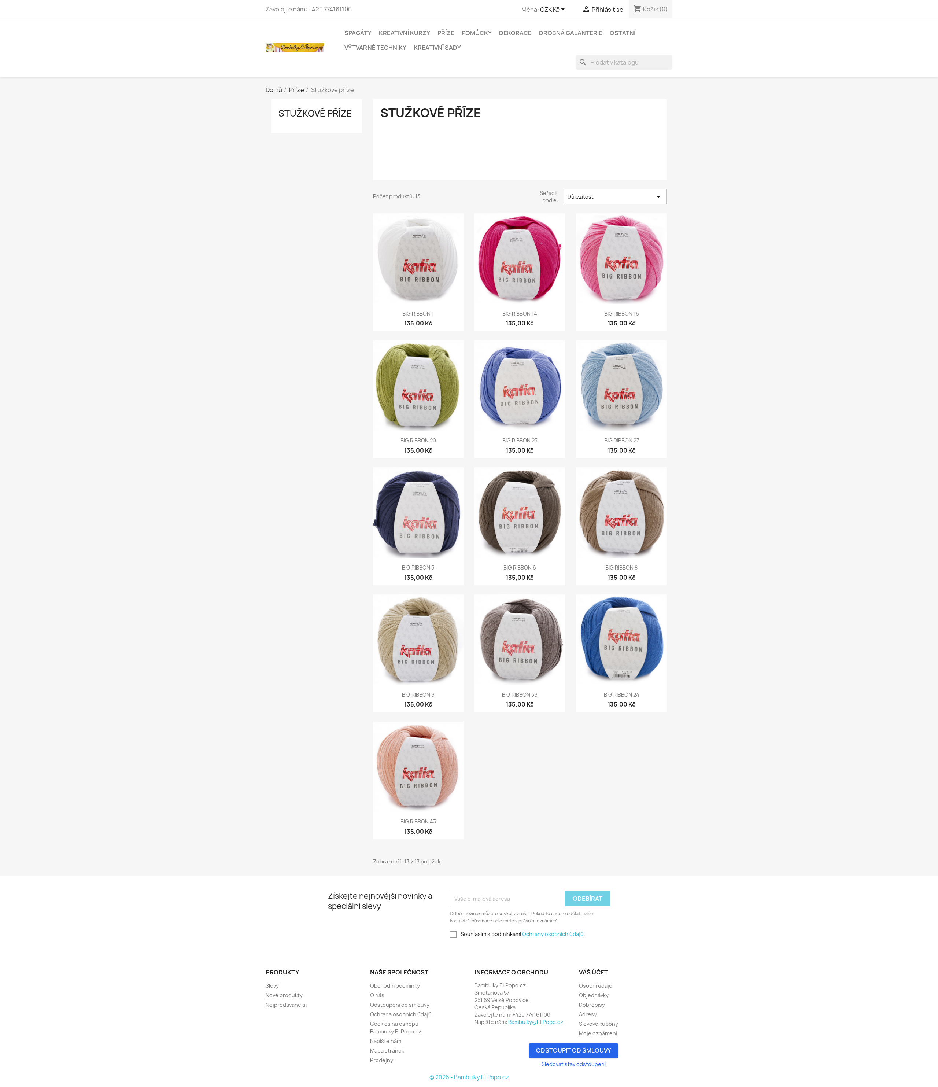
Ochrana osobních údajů (401, 1014)
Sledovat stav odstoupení (574, 1064)
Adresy (588, 1014)
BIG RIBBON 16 (621, 313)
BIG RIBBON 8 (621, 567)
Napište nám (385, 1041)
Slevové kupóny (598, 1023)
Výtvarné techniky (375, 48)
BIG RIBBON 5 (418, 567)
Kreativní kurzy (404, 33)
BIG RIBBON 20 (418, 440)
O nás (377, 995)
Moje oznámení (598, 1033)
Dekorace (515, 33)
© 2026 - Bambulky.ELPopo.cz (469, 1077)
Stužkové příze (315, 113)
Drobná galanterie (570, 33)
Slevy (272, 985)
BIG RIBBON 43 (418, 821)
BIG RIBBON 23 (520, 440)
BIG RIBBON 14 (519, 313)
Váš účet (593, 972)
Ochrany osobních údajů (553, 934)
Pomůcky (477, 33)
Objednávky (594, 995)
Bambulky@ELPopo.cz (535, 1021)
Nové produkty (284, 995)
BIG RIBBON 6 (519, 567)
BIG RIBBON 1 (418, 313)
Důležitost (615, 196)
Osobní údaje (595, 985)
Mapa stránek (387, 1050)
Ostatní (622, 33)
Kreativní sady (437, 48)
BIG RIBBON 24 (621, 694)
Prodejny (381, 1060)
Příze (445, 33)
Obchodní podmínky (395, 985)
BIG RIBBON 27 (621, 440)
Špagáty (358, 33)
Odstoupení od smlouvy (399, 1004)
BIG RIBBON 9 (418, 694)
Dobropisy (592, 1004)
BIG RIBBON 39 (520, 694)
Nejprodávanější (286, 1004)
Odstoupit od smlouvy (573, 1050)
